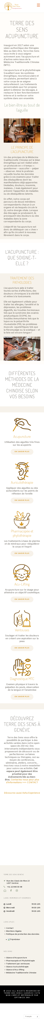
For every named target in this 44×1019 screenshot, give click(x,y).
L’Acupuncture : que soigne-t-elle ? (22, 257)
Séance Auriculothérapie (17, 967)
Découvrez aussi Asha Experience (22, 793)
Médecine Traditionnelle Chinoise (21, 973)
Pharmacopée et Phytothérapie (20, 961)
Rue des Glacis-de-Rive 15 (18, 882)
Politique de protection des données (22, 934)
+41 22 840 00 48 (14, 887)
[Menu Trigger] (38, 5)
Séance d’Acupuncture (16, 958)
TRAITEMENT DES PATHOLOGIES (22, 280)
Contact (9, 928)
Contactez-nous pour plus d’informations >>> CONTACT (22, 781)
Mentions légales (14, 931)
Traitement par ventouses (18, 964)
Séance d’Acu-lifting (15, 970)
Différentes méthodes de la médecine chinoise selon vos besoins (22, 384)
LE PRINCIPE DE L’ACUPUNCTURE (22, 149)
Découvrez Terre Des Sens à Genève (22, 724)
